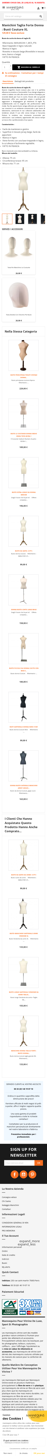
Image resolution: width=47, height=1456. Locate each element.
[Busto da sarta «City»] (23, 531)
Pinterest (32, 1174)
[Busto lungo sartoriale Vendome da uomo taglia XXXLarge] (23, 972)
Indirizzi (5, 1259)
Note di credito (8, 1255)
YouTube (23, 1174)
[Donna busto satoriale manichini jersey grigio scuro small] (23, 765)
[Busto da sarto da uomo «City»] (23, 855)
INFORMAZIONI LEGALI (12, 1226)
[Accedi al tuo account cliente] (38, 8)
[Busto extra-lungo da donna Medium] (23, 472)
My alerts (6, 1267)
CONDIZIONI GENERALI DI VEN (15, 1222)
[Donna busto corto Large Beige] (23, 590)
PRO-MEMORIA (8, 1230)
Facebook (15, 1174)
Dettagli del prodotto (24, 81)
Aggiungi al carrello (30, 67)
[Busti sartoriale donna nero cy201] (23, 707)
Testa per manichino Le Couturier (19, 267)
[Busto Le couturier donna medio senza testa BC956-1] (23, 414)
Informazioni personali (12, 1247)
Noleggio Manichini (10, 1205)
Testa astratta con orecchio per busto (19, 315)
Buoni (4, 1263)
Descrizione (8, 81)
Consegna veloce (9, 1197)
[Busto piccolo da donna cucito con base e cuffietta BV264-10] (23, 648)
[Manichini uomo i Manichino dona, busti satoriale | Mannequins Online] (15, 8)
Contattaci (6, 1209)
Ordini (5, 1251)
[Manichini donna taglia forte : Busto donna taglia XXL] (23, 1031)
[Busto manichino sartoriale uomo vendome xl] (23, 913)
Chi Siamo (6, 1201)
